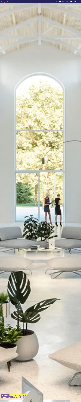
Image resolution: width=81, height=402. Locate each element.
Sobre (56, 1)
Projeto (60, 1)
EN (79, 1)
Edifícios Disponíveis (65, 1)
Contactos (76, 1)
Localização (71, 1)
